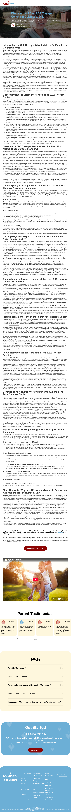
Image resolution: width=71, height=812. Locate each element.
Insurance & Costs (26, 800)
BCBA (34, 789)
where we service (32, 71)
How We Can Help (26, 773)
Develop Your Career (36, 796)
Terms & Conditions (35, 807)
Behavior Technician (38, 792)
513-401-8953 (49, 776)
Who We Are (24, 797)
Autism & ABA (37, 773)
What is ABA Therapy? (36, 780)
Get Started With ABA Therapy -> (35, 548)
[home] (8, 2)
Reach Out (63, 774)
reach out (60, 532)
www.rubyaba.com (14, 325)
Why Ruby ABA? (25, 789)
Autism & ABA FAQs (38, 783)
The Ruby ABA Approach (25, 793)
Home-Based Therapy (24, 777)
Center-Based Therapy (24, 782)
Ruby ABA (48, 195)
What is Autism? (37, 776)
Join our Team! (37, 787)
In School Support (26, 786)
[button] (35, 668)
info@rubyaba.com (50, 782)
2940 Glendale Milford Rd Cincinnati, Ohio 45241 (49, 791)
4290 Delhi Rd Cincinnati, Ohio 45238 (49, 800)
